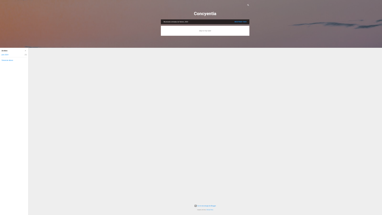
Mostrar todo (241, 22)
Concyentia (205, 13)
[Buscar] (248, 5)
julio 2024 (5, 55)
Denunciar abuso (7, 60)
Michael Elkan (210, 209)
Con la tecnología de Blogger (206, 206)
